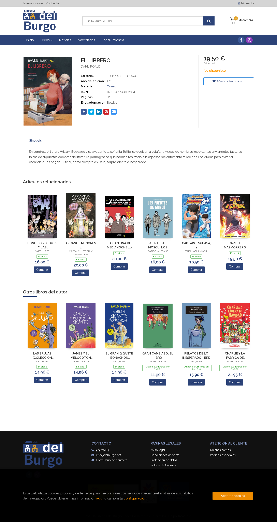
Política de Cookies (163, 465)
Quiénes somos (33, 3)
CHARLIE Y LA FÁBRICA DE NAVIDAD (235, 356)
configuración (134, 498)
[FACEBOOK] (241, 40)
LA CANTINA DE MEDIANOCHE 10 (119, 245)
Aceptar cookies (233, 496)
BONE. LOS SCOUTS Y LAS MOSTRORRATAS (42, 245)
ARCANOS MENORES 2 (80, 245)
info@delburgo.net (108, 455)
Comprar (42, 269)
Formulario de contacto (111, 460)
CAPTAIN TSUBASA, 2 (196, 245)
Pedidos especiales (223, 455)
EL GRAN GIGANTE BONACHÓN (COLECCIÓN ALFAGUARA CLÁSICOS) (119, 356)
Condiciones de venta (165, 455)
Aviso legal (158, 450)
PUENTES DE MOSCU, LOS (157, 245)
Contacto (52, 3)
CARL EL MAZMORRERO (235, 245)
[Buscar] (209, 21)
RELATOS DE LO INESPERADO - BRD (196, 356)
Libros (45, 40)
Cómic (111, 86)
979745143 (102, 450)
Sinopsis (35, 140)
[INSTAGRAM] (249, 40)
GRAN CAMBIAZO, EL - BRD (157, 356)
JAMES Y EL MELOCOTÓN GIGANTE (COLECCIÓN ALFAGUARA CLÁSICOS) (81, 356)
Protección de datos (164, 460)
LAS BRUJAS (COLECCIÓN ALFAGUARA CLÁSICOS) (42, 356)
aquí (99, 498)
